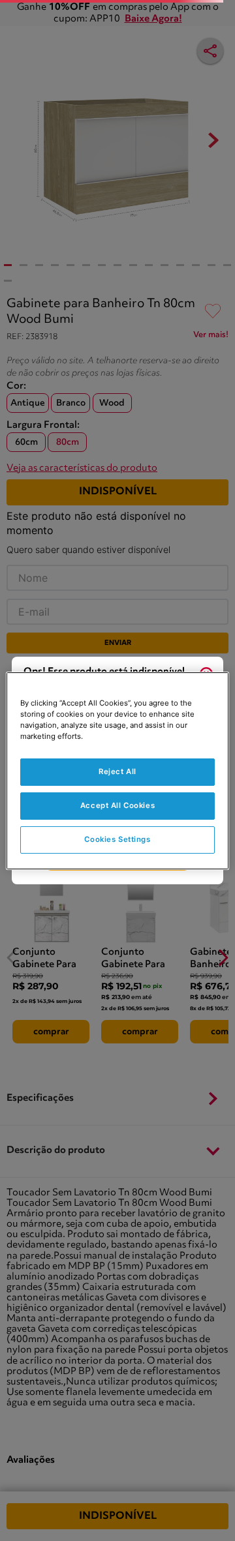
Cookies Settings (117, 839)
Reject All (117, 771)
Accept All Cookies (117, 805)
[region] (117, 770)
